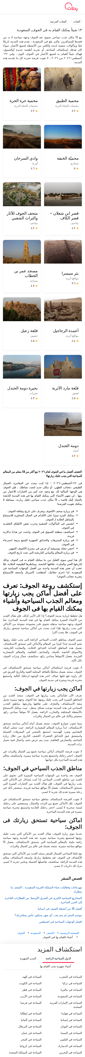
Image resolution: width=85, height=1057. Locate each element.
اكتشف (50, 933)
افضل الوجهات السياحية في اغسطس (60, 922)
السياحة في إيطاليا (31, 1013)
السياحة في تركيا (72, 983)
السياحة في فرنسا (31, 1003)
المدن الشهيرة (28, 958)
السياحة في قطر (32, 990)
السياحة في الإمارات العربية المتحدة (66, 1005)
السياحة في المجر (31, 1039)
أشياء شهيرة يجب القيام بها (55, 966)
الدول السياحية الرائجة (58, 958)
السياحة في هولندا (71, 1013)
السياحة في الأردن (31, 996)
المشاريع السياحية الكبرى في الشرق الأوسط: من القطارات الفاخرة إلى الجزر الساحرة (43, 900)
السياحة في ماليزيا (71, 990)
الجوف (21, 933)
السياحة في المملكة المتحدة (25, 1052)
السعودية (35, 933)
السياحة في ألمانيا (31, 1020)
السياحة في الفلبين (71, 1039)
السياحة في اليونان (71, 1026)
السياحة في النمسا (71, 1033)
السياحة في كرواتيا (31, 1046)
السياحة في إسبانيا (71, 1020)
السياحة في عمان (31, 1033)
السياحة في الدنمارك (70, 1046)
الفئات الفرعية (58, 21)
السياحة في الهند (32, 977)
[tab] (58, 959)
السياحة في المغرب (70, 977)
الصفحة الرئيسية (69, 933)
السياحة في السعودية (70, 996)
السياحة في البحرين (70, 1052)
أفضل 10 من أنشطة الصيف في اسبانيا (60, 909)
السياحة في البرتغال (30, 1026)
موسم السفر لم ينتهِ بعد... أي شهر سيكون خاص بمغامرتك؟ (48, 915)
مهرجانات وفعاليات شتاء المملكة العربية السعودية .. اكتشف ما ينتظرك (46, 889)
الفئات (76, 21)
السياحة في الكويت (30, 983)
